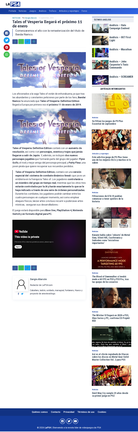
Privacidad (68, 412)
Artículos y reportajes (69, 11)
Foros (84, 11)
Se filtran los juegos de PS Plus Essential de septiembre (107, 122)
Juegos (32, 11)
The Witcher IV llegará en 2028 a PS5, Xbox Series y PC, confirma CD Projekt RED (111, 318)
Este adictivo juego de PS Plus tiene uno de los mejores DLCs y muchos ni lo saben (111, 160)
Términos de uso (86, 412)
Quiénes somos (40, 412)
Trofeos (52, 11)
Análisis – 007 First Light (120, 39)
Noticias (22, 11)
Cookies (102, 412)
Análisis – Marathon (120, 49)
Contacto (55, 412)
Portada (12, 11)
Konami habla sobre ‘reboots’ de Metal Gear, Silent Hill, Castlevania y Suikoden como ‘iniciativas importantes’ (111, 239)
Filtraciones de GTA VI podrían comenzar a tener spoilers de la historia (107, 199)
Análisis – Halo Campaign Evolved (119, 27)
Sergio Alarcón (31, 18)
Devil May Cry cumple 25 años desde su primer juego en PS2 (110, 394)
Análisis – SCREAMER (121, 76)
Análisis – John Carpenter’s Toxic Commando (118, 64)
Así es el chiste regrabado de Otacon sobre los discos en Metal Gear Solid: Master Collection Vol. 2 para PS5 (110, 357)
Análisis (42, 11)
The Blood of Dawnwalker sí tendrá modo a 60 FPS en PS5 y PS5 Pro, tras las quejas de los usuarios (110, 279)
